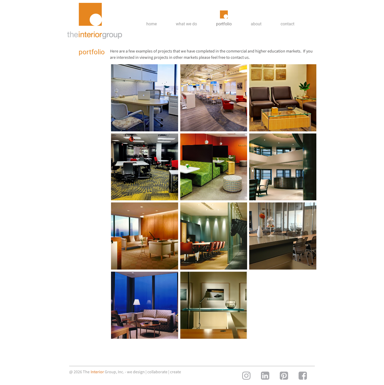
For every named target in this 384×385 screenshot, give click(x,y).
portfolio (224, 23)
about (256, 23)
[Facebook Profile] (303, 375)
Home (151, 23)
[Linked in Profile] (265, 375)
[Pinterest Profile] (284, 375)
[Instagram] (246, 375)
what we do (186, 23)
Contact (287, 23)
